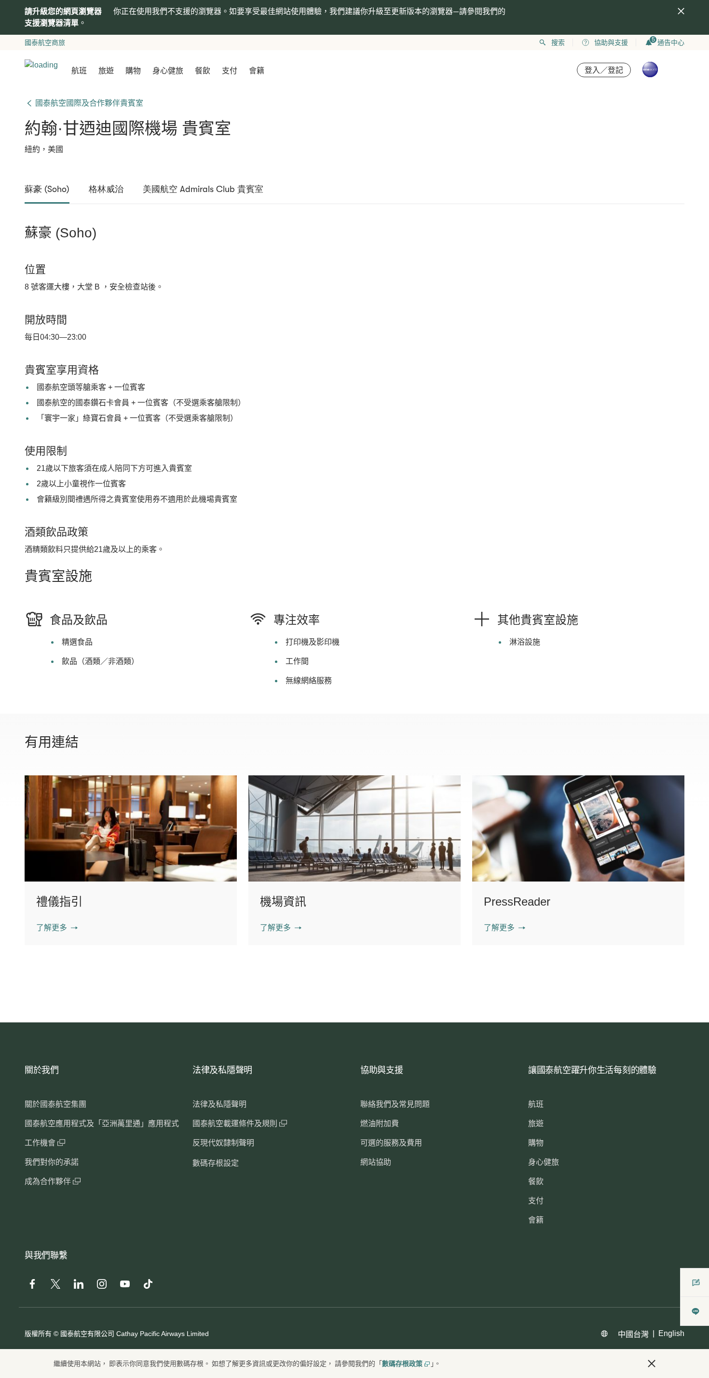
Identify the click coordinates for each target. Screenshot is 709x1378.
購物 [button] (133, 71)
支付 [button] (229, 71)
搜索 (558, 42)
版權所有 (38, 1333)
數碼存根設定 (215, 1163)
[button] (57, 928)
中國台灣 (633, 1334)
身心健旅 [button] (167, 71)
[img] (681, 11)
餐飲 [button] (202, 71)
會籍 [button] (256, 71)
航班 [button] (79, 71)
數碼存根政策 (402, 1363)
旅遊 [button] (106, 71)
